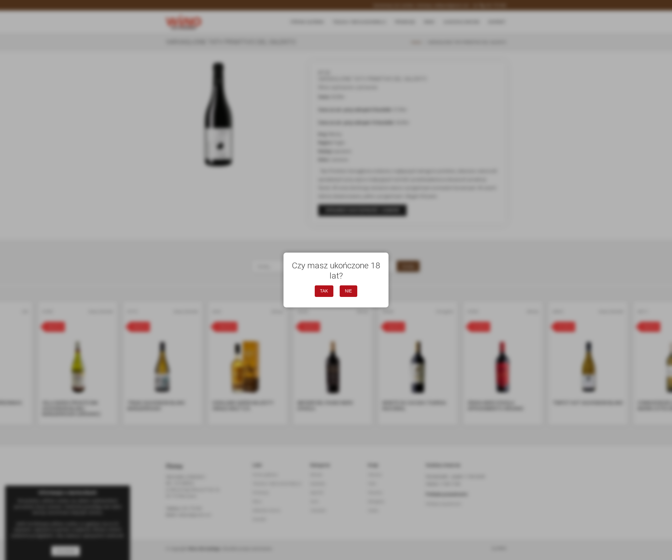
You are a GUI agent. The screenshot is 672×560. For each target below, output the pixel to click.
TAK (324, 291)
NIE (348, 291)
